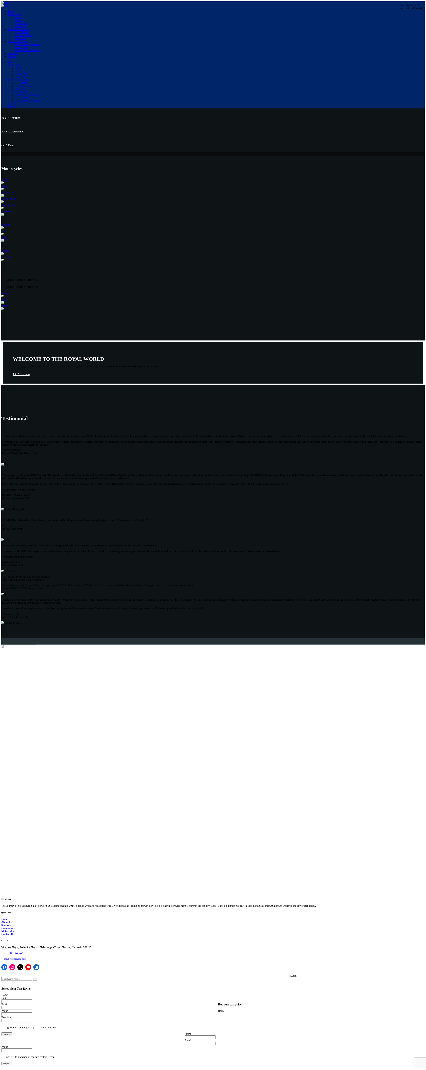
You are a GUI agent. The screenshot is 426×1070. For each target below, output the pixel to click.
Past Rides (20, 38)
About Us (13, 53)
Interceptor (7, 211)
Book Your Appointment (27, 44)
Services (5, 925)
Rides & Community (19, 29)
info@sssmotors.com (14, 958)
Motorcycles (14, 14)
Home (11, 11)
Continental (21, 23)
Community (8, 928)
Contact (12, 56)
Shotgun (5, 224)
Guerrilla (6, 257)
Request (7, 1034)
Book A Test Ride (10, 117)
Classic (18, 20)
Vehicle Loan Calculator (27, 50)
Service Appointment (12, 131)
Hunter (5, 231)
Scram (4, 237)
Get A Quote (21, 47)
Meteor (5, 250)
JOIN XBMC (22, 32)
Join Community (21, 374)
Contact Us (7, 934)
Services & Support (18, 41)
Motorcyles (7, 931)
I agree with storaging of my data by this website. (30, 1027)
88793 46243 (16, 953)
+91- (6, 953)
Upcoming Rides (23, 35)
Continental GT (9, 198)
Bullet (18, 17)
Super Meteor (8, 205)
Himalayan (20, 26)
